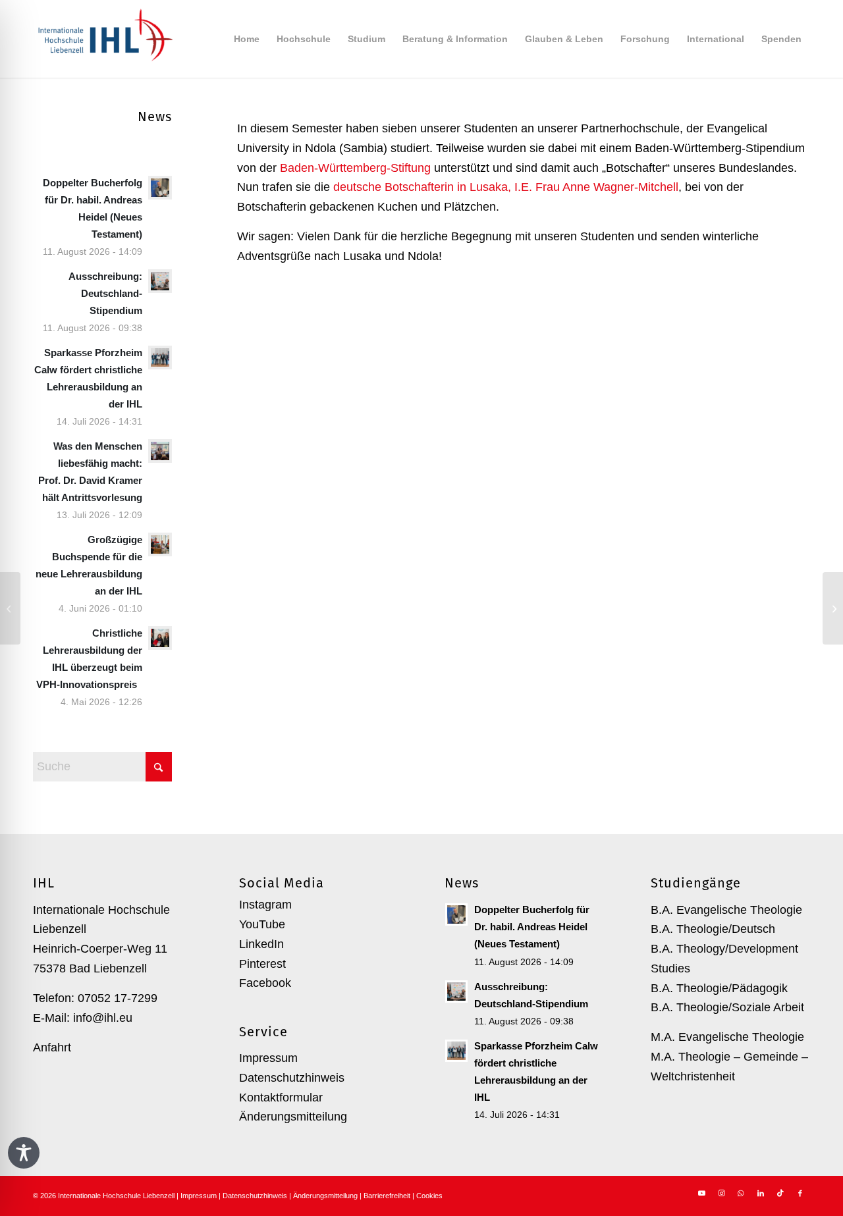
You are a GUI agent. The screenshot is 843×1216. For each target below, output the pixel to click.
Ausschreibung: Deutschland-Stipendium (105, 293)
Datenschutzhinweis (291, 1077)
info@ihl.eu (102, 1017)
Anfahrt (52, 1047)
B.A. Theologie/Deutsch (713, 929)
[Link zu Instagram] (721, 1193)
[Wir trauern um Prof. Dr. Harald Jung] (833, 608)
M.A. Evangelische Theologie (727, 1037)
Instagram (265, 904)
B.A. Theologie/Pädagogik (719, 988)
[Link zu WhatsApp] (741, 1193)
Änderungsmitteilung (293, 1116)
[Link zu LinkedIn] (761, 1193)
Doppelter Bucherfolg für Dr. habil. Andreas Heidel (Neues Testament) (531, 926)
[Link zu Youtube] (701, 1193)
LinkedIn (261, 944)
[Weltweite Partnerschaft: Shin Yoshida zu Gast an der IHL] (10, 608)
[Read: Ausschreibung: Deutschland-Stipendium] (160, 281)
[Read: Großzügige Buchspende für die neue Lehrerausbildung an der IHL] (160, 544)
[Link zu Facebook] (800, 1193)
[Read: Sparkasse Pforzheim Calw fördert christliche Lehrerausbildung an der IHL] (160, 357)
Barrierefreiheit (387, 1196)
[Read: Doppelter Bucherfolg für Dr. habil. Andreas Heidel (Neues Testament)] (160, 187)
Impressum (268, 1058)
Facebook (265, 983)
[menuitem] (246, 39)
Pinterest (262, 963)
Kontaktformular (281, 1097)
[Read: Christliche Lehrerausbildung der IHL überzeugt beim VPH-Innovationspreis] (160, 638)
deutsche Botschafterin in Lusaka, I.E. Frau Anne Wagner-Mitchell (505, 187)
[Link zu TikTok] (780, 1193)
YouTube (262, 924)
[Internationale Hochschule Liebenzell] (103, 39)
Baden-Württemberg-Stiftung (355, 167)
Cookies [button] (429, 1196)
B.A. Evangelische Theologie (726, 909)
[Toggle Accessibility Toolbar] (24, 1153)
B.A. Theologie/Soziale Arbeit (727, 1007)
